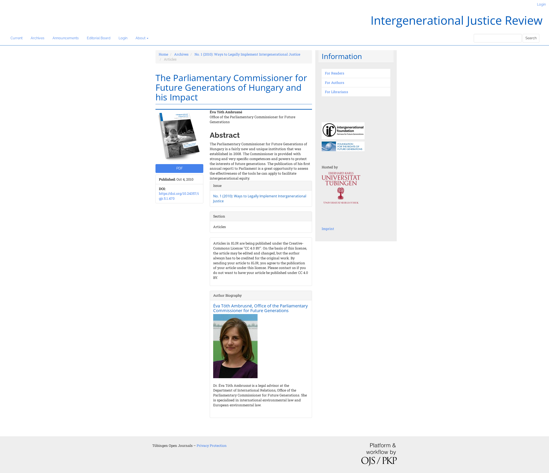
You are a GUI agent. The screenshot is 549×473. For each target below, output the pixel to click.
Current (17, 38)
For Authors (334, 82)
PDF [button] (179, 168)
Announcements (66, 38)
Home (163, 54)
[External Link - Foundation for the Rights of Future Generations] (343, 146)
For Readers (334, 73)
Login (541, 4)
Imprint (328, 228)
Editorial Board (98, 38)
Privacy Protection (212, 445)
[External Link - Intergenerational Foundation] (343, 130)
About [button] (141, 38)
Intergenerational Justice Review (457, 20)
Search (531, 38)
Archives (37, 38)
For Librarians (336, 91)
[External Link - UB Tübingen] (341, 190)
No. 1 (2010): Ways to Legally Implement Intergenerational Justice (247, 54)
